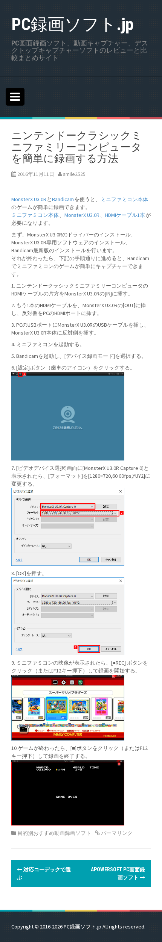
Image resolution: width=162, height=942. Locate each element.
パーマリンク (116, 833)
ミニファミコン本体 (124, 199)
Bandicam (63, 199)
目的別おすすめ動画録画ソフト (54, 833)
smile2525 (74, 174)
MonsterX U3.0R (28, 199)
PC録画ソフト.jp (72, 24)
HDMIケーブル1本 (125, 215)
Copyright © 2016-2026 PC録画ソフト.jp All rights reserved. (78, 926)
